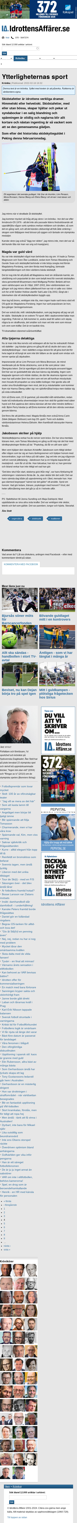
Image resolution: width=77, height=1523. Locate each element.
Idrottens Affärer (36, 28)
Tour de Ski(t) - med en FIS (18, 879)
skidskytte (36, 518)
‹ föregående (10, 1205)
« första (7, 1201)
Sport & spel (35, 58)
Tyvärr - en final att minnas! (18, 961)
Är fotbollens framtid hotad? (18, 890)
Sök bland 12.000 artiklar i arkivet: (17, 44)
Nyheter (8, 58)
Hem (7, 1486)
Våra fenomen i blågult (15, 1043)
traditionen (55, 518)
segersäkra (17, 518)
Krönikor (21, 58)
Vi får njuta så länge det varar (19, 1031)
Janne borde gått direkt (15, 998)
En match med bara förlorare (19, 987)
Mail (7, 37)
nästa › (7, 1246)
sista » (7, 1249)
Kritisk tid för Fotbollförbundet (19, 1024)
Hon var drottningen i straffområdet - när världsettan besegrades (18, 1095)
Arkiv (60, 58)
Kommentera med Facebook (21, 564)
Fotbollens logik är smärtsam (19, 1028)
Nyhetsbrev (49, 58)
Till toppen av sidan (17, 1517)
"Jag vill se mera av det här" (18, 801)
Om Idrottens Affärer (15, 64)
